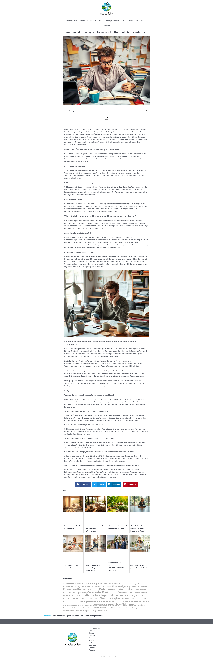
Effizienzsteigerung (120, 586)
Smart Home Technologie (84, 605)
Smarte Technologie (69, 605)
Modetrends (118, 595)
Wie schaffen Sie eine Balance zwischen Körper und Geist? (138, 528)
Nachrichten (116, 20)
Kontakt (107, 26)
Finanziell (82, 20)
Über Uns (92, 645)
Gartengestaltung (79, 593)
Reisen (130, 20)
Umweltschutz (100, 607)
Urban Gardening (131, 608)
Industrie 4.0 (74, 596)
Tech (136, 20)
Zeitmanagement (102, 611)
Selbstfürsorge (105, 601)
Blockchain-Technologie (128, 584)
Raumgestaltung (87, 602)
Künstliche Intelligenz (94, 595)
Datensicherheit (70, 586)
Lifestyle (101, 20)
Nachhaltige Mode (74, 598)
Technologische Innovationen (82, 608)
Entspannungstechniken (116, 589)
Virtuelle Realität (142, 608)
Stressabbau (100, 604)
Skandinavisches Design (136, 602)
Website (92, 650)
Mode (108, 20)
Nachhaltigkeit (111, 598)
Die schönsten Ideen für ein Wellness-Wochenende (95, 528)
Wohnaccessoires (69, 611)
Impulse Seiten (71, 20)
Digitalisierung (104, 586)
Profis (124, 20)
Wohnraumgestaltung (86, 610)
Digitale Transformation (87, 586)
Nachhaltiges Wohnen (92, 599)
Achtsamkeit (68, 584)
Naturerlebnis (128, 599)
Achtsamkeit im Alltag (86, 583)
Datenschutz (142, 584)
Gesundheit (91, 20)
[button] (146, 111)
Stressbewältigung (120, 604)
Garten (91, 633)
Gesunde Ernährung (102, 592)
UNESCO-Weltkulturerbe (116, 608)
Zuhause (143, 20)
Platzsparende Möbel (141, 599)
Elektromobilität (139, 586)
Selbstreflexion (118, 602)
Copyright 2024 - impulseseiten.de (106, 656)
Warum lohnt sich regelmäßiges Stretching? (93, 567)
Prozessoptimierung (71, 602)
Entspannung (93, 590)
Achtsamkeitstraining (108, 584)
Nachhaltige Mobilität (135, 596)
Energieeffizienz (75, 589)
